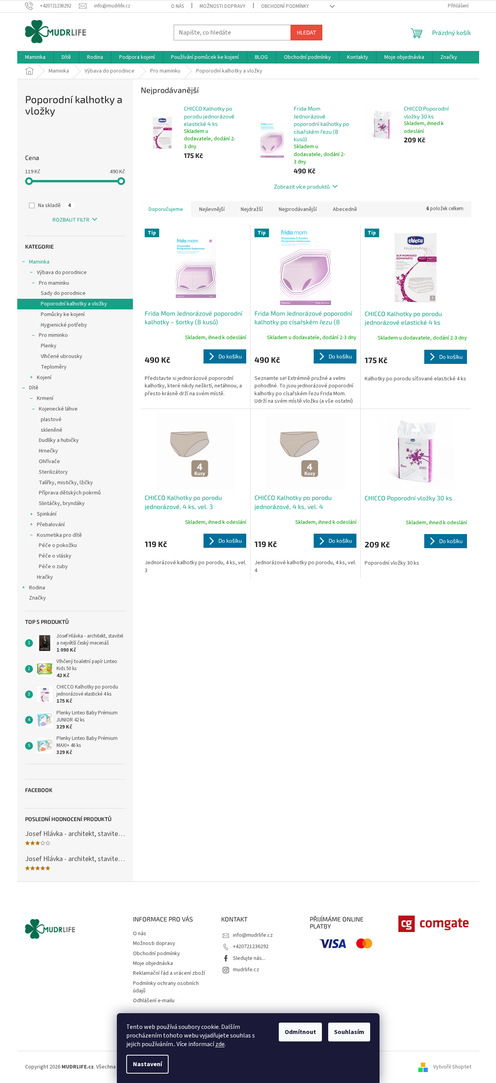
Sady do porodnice (63, 293)
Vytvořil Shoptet (452, 1067)
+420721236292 (251, 946)
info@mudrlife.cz (253, 935)
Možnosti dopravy (222, 6)
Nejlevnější (212, 209)
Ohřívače (49, 461)
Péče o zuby (53, 567)
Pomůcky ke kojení (63, 314)
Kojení (44, 378)
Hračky (45, 577)
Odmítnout (300, 1032)
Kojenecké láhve (58, 409)
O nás (177, 6)
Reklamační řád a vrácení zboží (169, 973)
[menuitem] (35, 57)
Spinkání (46, 514)
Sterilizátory (53, 472)
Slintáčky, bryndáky (62, 503)
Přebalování (51, 525)
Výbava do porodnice (62, 272)
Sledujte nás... (249, 958)
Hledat (306, 32)
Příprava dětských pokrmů (70, 493)
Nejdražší (252, 209)
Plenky (48, 346)
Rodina (37, 588)
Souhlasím (349, 1032)
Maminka (39, 262)
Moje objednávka (153, 963)
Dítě (33, 388)
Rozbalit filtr (71, 220)
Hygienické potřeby (64, 325)
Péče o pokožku (58, 545)
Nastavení (147, 1064)
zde (220, 1044)
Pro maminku (54, 283)
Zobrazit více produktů (302, 186)
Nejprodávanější (298, 209)
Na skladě (54, 205)
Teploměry (54, 367)
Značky (37, 598)
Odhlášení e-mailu (153, 1001)
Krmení (45, 398)
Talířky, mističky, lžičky (66, 483)
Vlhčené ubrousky (61, 356)
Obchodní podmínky (285, 6)
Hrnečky (48, 451)
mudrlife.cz (246, 970)
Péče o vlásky (55, 556)
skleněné (51, 430)
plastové (51, 419)
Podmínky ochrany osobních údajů (166, 987)
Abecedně (345, 209)
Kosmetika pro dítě (59, 535)
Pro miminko (53, 335)
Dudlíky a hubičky (59, 440)
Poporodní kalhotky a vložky (74, 304)
